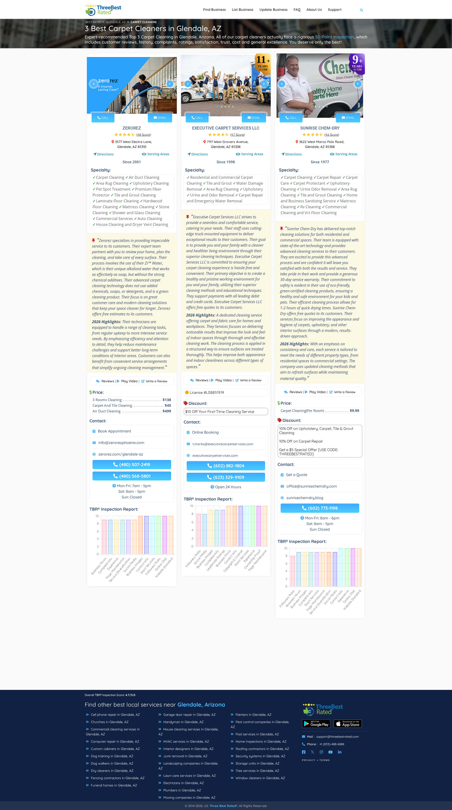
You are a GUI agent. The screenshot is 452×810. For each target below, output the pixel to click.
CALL (105, 117)
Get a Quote (296, 474)
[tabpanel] (132, 85)
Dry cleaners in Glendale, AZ (111, 771)
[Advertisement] (226, 657)
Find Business (214, 9)
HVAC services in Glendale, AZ (185, 741)
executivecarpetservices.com (215, 455)
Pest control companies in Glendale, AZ (260, 724)
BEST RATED (93, 22)
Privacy (309, 760)
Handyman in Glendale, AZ (183, 722)
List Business (242, 9)
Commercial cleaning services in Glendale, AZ (113, 731)
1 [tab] (124, 106)
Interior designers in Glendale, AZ (188, 749)
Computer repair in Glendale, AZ (114, 741)
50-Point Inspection (334, 37)
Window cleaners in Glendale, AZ (260, 778)
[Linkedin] (339, 752)
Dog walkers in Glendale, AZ (111, 763)
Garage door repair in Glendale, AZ (189, 714)
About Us (314, 9)
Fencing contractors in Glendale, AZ (117, 778)
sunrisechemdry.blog (305, 497)
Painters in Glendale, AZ (253, 714)
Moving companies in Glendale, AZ (188, 797)
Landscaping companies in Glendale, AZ (188, 765)
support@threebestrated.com (337, 736)
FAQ (297, 9)
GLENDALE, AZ (116, 22)
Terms (324, 760)
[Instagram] (321, 752)
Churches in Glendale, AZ (109, 722)
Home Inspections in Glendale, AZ (261, 741)
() (143, 134)
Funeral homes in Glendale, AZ (113, 785)
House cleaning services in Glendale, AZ (188, 731)
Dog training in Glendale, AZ (111, 756)
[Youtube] (330, 752)
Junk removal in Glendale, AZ (184, 756)
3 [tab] (131, 106)
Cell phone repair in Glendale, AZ (115, 714)
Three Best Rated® (223, 806)
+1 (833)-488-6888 (331, 744)
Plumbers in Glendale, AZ (181, 790)
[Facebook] (303, 752)
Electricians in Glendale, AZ (183, 783)
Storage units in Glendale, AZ (257, 763)
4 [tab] (135, 106)
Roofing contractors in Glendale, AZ (262, 749)
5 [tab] (139, 106)
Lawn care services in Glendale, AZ (189, 775)
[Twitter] (312, 752)
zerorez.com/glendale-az (120, 454)
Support (335, 9)
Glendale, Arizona (201, 704)
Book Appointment (114, 431)
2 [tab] (127, 106)
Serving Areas (158, 154)
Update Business (273, 9)
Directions (105, 154)
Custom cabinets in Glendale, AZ (115, 749)
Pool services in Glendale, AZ (257, 734)
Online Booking (205, 432)
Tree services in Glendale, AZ (257, 771)
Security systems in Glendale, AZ (260, 756)
